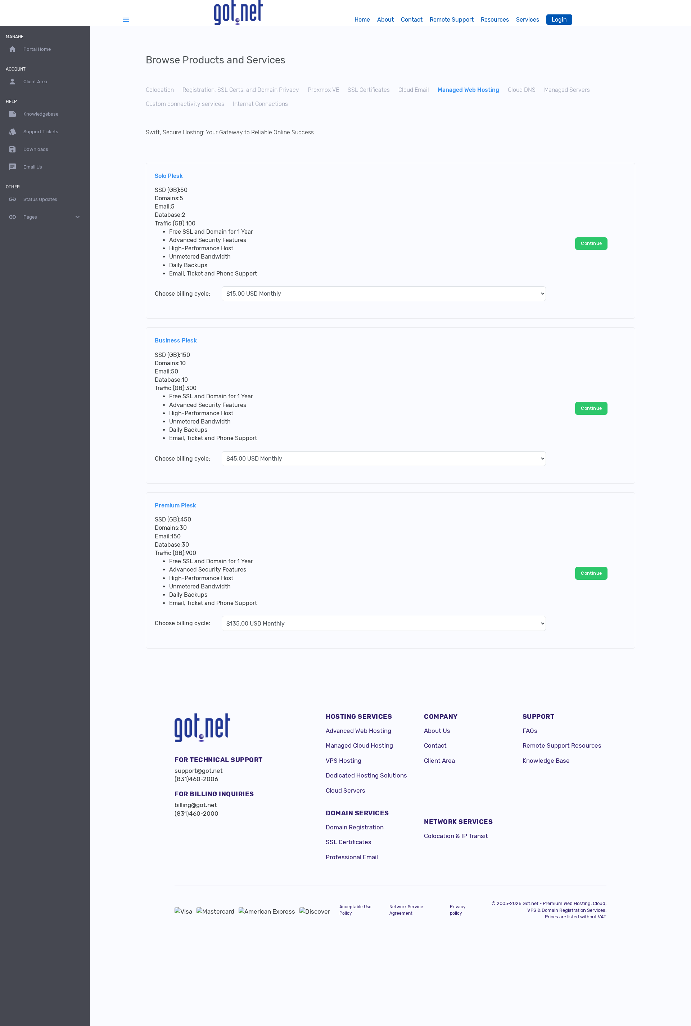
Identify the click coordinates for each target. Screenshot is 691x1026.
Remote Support (452, 19)
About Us (437, 730)
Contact (412, 19)
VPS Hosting (343, 760)
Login (559, 19)
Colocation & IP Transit (456, 835)
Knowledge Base (546, 760)
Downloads (28, 149)
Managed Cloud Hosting (359, 745)
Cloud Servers (345, 790)
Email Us (25, 167)
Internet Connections (260, 103)
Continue (591, 243)
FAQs (530, 730)
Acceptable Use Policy (355, 909)
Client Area (439, 760)
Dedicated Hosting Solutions (366, 775)
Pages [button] (45, 217)
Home (362, 19)
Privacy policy (458, 909)
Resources (495, 19)
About (385, 19)
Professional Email (352, 857)
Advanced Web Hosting (358, 730)
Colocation (160, 89)
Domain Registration (355, 827)
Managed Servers (567, 89)
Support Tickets (33, 131)
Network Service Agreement (406, 909)
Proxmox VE (323, 89)
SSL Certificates (369, 89)
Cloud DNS (522, 89)
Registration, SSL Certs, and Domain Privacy (240, 89)
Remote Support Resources (562, 745)
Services (527, 19)
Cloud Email (413, 89)
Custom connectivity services (185, 103)
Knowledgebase (33, 114)
